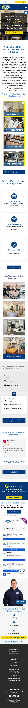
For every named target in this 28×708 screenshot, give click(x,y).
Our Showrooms (14, 164)
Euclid (24, 691)
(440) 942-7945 (14, 665)
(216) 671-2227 (14, 656)
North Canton (19, 691)
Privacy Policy (14, 699)
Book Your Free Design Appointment (14, 637)
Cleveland (4, 691)
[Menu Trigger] (26, 7)
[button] (26, 12)
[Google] (13, 696)
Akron (8, 691)
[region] (14, 25)
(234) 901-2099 (14, 685)
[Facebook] (10, 696)
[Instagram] (18, 696)
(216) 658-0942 (17, 642)
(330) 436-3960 (14, 675)
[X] (15, 696)
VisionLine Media (14, 704)
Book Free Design (20, 2)
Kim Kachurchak (11, 440)
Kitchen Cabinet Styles (14, 114)
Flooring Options (14, 147)
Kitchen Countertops (14, 130)
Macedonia (14, 692)
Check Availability (14, 497)
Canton (12, 691)
